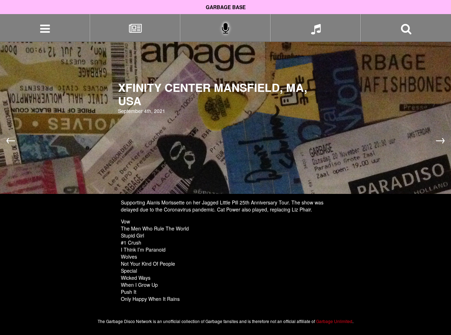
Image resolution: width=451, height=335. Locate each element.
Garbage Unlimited (334, 321)
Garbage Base (226, 7)
